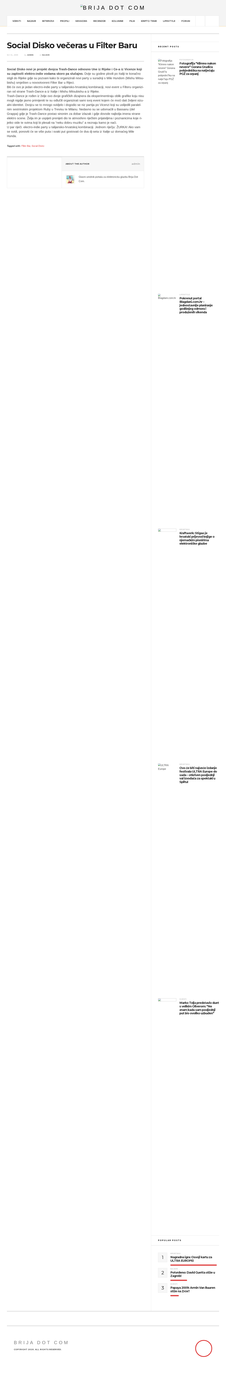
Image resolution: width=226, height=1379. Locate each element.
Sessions (81, 21)
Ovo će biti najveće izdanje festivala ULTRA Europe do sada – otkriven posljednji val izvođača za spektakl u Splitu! (198, 775)
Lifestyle (169, 21)
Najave (31, 21)
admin (30, 55)
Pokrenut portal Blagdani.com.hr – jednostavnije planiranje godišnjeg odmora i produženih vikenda (196, 305)
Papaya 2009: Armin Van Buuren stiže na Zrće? (192, 1289)
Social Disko (38, 146)
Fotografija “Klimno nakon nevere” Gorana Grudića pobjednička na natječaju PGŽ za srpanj (197, 69)
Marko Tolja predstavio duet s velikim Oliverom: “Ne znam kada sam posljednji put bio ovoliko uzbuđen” (199, 1008)
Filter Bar (25, 146)
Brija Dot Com (41, 1342)
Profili (64, 21)
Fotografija (186, 60)
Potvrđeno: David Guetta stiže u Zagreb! (192, 1274)
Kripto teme (149, 21)
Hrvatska (184, 529)
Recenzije (99, 21)
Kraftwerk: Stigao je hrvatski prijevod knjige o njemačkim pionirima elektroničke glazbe (196, 538)
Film (132, 21)
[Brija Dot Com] (113, 8)
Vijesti (16, 21)
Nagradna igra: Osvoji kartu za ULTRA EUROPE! (191, 1259)
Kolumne (117, 21)
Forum (185, 21)
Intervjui (48, 21)
